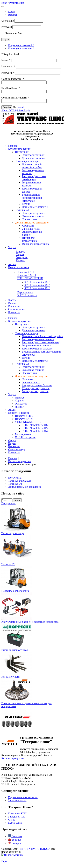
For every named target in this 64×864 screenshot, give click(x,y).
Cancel (20, 107)
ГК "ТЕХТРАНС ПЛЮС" (35, 848)
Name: (6, 60)
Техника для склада (19, 480)
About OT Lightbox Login (15, 110)
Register (12, 14)
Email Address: (10, 88)
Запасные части (17, 800)
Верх (4, 861)
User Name (7, 20)
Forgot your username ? (21, 48)
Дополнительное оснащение (24, 486)
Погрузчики (15, 477)
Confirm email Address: (15, 97)
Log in (11, 11)
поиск (17, 500)
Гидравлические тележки (23, 797)
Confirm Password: (12, 78)
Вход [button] (4, 2)
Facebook (16, 836)
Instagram (16, 843)
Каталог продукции (19, 461)
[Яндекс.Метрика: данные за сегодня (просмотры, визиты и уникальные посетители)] (12, 855)
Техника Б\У (15, 483)
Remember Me (13, 33)
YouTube (16, 839)
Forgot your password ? (21, 45)
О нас (11, 819)
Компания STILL (18, 813)
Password (6, 26)
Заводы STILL (16, 816)
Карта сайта (15, 822)
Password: (8, 72)
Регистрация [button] (16, 2)
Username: (8, 66)
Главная (12, 458)
